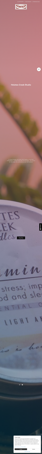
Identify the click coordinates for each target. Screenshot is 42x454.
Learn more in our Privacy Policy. (20, 446)
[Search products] (39, 69)
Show (40, 227)
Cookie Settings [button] (27, 451)
